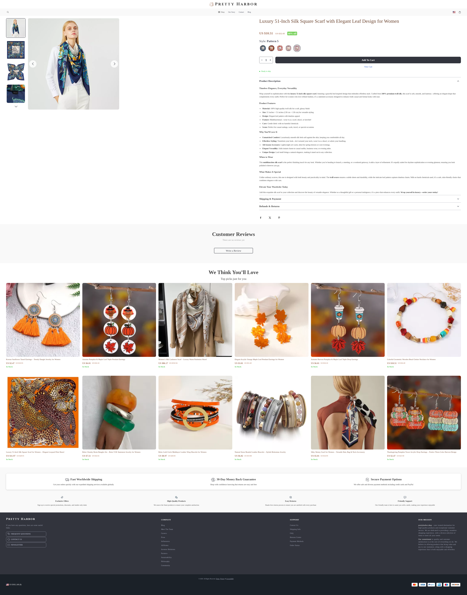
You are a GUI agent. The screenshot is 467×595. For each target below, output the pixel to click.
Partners (164, 553)
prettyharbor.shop (425, 525)
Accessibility (230, 579)
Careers (164, 533)
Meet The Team (167, 529)
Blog (249, 12)
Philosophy (165, 561)
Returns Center (295, 537)
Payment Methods (297, 541)
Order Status (295, 545)
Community (165, 565)
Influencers (165, 541)
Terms (218, 579)
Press (163, 537)
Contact (241, 12)
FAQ (291, 533)
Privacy (222, 579)
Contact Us (294, 525)
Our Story (231, 12)
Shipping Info (295, 529)
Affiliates (164, 545)
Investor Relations (168, 549)
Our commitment (424, 539)
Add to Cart (368, 60)
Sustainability (166, 557)
